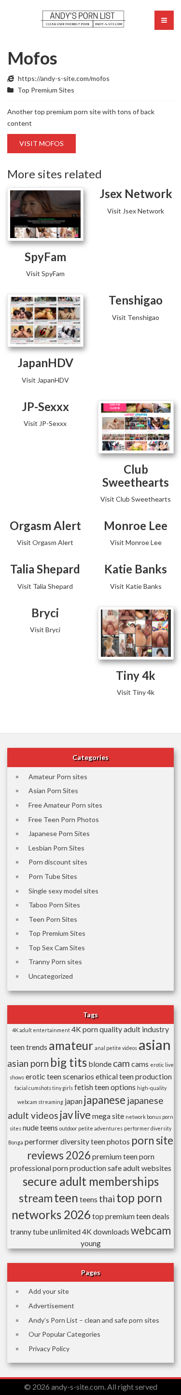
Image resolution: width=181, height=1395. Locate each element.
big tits (68, 1062)
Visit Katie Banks (136, 586)
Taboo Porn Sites (54, 905)
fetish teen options (105, 1086)
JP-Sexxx (45, 406)
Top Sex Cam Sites (56, 947)
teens (88, 1199)
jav (66, 1114)
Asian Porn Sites (53, 790)
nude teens (40, 1127)
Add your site (48, 1291)
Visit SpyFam (45, 273)
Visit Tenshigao (135, 317)
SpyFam (45, 257)
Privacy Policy (49, 1348)
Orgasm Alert (45, 525)
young (91, 1243)
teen (66, 1198)
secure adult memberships (91, 1181)
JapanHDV (45, 363)
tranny (20, 1231)
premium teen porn (123, 1156)
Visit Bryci (45, 629)
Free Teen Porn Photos (63, 819)
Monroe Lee (135, 525)
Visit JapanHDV (45, 380)
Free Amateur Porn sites (65, 805)
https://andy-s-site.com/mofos (64, 78)
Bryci (45, 613)
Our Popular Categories (64, 1334)
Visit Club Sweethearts (135, 499)
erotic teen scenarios (60, 1076)
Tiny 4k (135, 675)
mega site (108, 1115)
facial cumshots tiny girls (43, 1088)
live (82, 1114)
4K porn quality (96, 1029)
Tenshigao (136, 300)
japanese (104, 1099)
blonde (99, 1063)
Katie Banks (135, 569)
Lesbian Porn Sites (56, 848)
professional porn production (58, 1167)
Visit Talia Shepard (45, 586)
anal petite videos (116, 1048)
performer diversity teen (65, 1141)
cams (140, 1063)
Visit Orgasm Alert (45, 542)
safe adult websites (139, 1167)
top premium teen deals (130, 1216)
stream (36, 1198)
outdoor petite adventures (91, 1128)
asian (155, 1044)
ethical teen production (134, 1076)
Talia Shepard (45, 569)
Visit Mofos (41, 143)
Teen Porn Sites (52, 919)
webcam (151, 1230)
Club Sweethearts (135, 475)
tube (40, 1231)
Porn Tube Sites (52, 876)
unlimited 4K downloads (89, 1231)
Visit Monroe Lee (136, 542)
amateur (71, 1045)
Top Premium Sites (45, 90)
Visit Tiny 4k (135, 692)
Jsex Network (135, 193)
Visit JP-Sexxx (45, 423)
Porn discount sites (57, 862)
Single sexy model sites (63, 891)
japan (74, 1100)
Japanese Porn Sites (59, 833)
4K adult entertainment (41, 1030)
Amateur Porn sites (57, 776)
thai (107, 1198)
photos (118, 1141)
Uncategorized (50, 976)
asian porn (28, 1063)
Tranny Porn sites (55, 961)
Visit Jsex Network (135, 211)
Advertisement (51, 1306)
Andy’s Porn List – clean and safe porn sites (93, 1320)
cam (121, 1063)
